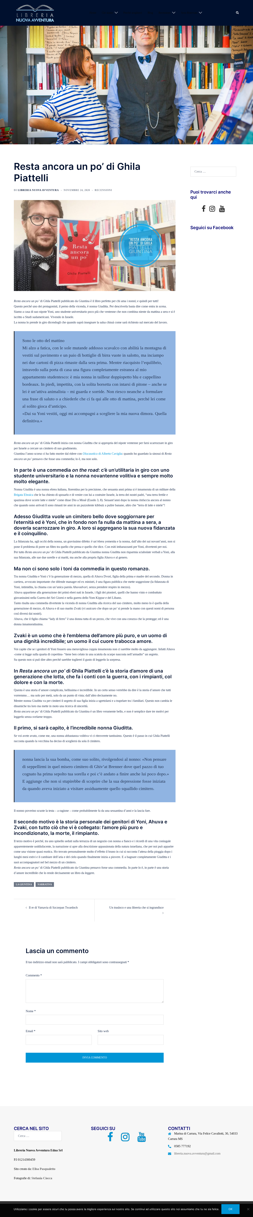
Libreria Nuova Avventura (38, 190)
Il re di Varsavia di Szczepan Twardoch (53, 907)
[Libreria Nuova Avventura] (34, 12)
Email (30, 1031)
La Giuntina (24, 884)
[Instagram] (212, 210)
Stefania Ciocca (41, 1178)
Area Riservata (189, 12)
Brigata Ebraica (23, 494)
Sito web (103, 1031)
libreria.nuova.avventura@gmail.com (197, 1153)
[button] (237, 12)
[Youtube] (222, 210)
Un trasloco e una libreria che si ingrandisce (136, 907)
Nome (31, 1011)
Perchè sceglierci (132, 12)
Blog (150, 12)
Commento (34, 975)
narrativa (45, 884)
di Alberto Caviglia (102, 453)
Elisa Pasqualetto (43, 1169)
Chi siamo (107, 12)
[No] (248, 1209)
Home (93, 12)
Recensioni (165, 12)
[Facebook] (203, 210)
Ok (230, 1209)
